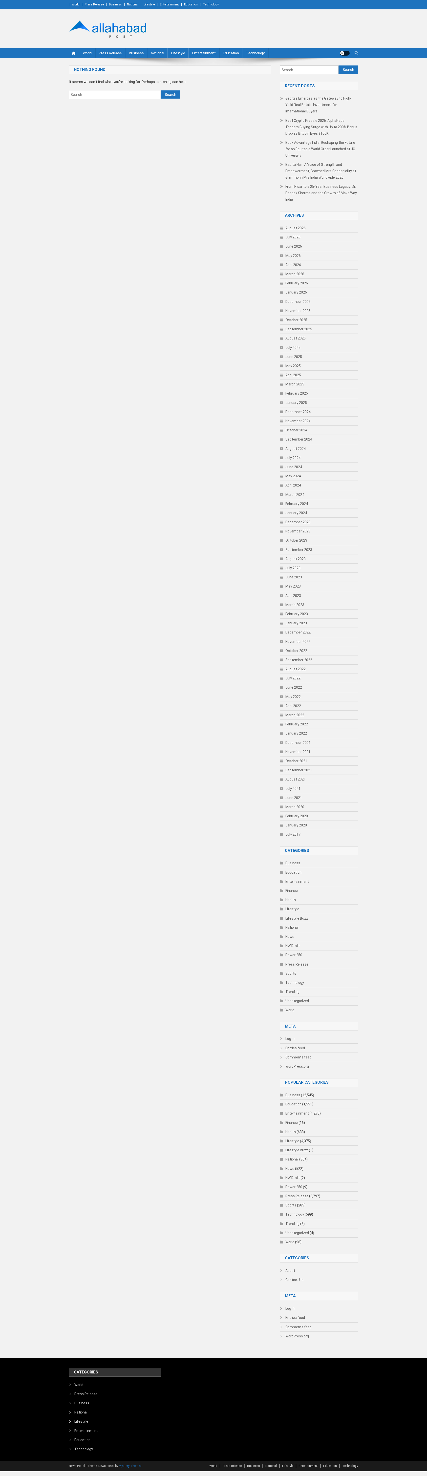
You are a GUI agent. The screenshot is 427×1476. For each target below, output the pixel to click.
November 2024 (297, 421)
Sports (290, 973)
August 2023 (295, 559)
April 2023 (293, 596)
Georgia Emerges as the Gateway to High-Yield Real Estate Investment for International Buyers (318, 104)
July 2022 (292, 678)
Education (191, 4)
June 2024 (293, 467)
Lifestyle (149, 4)
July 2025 (292, 348)
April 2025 (293, 375)
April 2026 (293, 265)
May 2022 (293, 697)
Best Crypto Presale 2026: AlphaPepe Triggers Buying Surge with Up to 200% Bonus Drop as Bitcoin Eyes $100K (321, 127)
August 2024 (295, 449)
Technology (211, 4)
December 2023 (298, 522)
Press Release (94, 4)
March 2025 (294, 384)
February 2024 (296, 504)
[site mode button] (345, 53)
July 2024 (292, 458)
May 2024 (293, 476)
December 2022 (298, 632)
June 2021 (293, 798)
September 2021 (298, 770)
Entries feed (295, 1048)
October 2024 (296, 430)
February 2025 (296, 393)
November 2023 (297, 531)
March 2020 (294, 807)
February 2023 (296, 614)
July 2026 (292, 237)
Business (115, 4)
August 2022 (295, 669)
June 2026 (293, 246)
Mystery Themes (130, 1466)
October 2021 (296, 761)
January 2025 (296, 403)
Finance (291, 891)
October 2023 (296, 540)
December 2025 (298, 302)
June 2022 (293, 687)
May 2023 (293, 586)
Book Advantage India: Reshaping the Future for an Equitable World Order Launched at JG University (320, 149)
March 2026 (294, 274)
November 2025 (297, 311)
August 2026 (295, 228)
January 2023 (296, 623)
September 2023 (298, 550)
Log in (290, 1039)
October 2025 (296, 320)
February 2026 (296, 283)
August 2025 (295, 338)
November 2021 (297, 752)
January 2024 (296, 513)
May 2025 (293, 366)
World (76, 4)
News (289, 937)
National (132, 4)
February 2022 (296, 724)
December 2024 (298, 412)
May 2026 (293, 256)
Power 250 (293, 955)
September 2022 (298, 660)
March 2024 (294, 495)
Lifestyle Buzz (296, 918)
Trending (292, 992)
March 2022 (294, 715)
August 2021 (295, 779)
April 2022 (293, 706)
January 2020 (296, 825)
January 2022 (296, 733)
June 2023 (293, 577)
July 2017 (292, 834)
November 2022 (297, 642)
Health (290, 900)
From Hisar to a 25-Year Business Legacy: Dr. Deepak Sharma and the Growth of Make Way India (321, 193)
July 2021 (292, 789)
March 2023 (294, 605)
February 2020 (296, 816)
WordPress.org (297, 1066)
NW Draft (292, 946)
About (290, 1271)
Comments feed (298, 1057)
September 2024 (298, 439)
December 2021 (298, 743)
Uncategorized (297, 1001)
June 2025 (293, 357)
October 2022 (296, 651)
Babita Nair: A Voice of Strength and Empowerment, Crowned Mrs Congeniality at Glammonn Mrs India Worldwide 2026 (320, 171)
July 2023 (292, 568)
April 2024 (293, 485)
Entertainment (169, 4)
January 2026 (296, 292)
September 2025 (298, 329)
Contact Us (294, 1280)
